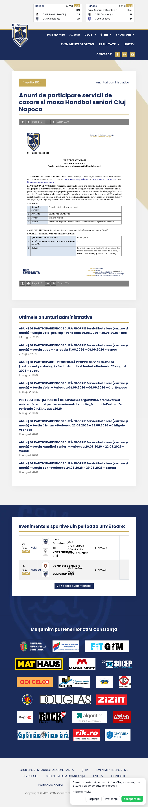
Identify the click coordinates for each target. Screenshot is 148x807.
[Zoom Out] (48, 122)
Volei (34, 547)
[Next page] (28, 122)
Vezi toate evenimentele (74, 586)
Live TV (129, 44)
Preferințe (111, 799)
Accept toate (132, 799)
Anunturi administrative (112, 82)
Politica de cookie (50, 785)
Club (88, 35)
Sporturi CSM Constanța (65, 776)
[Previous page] (22, 122)
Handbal (40, 5)
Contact (104, 54)
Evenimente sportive (78, 44)
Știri (104, 35)
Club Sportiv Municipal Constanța (47, 770)
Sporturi (123, 35)
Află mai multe (82, 791)
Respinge (93, 799)
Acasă (74, 35)
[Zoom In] (53, 122)
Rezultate (107, 44)
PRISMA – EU (56, 35)
